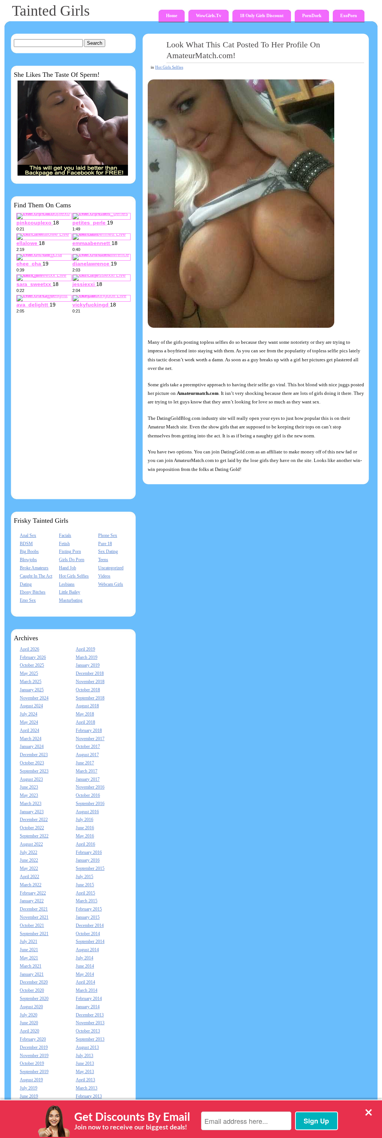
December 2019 (34, 1047)
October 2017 (88, 746)
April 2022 (29, 876)
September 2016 (90, 803)
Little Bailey (69, 592)
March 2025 (30, 681)
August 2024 (31, 705)
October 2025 (32, 665)
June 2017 (85, 763)
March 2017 (86, 771)
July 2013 (84, 1055)
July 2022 (28, 852)
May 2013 (85, 1071)
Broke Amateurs (34, 567)
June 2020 (29, 1022)
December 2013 (90, 1015)
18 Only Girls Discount (262, 15)
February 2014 (89, 998)
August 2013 (87, 1047)
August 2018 (87, 705)
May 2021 (29, 958)
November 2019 (34, 1055)
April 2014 (85, 982)
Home (171, 15)
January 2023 (32, 811)
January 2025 (32, 689)
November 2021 (34, 917)
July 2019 (28, 1088)
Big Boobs (29, 551)
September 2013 (90, 1039)
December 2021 (34, 909)
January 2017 (88, 779)
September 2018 (90, 698)
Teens (103, 559)
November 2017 (90, 738)
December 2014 (90, 925)
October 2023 (32, 763)
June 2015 (85, 884)
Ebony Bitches (33, 592)
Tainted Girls (51, 10)
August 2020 (31, 1006)
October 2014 (88, 933)
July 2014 (84, 958)
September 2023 (34, 771)
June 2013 (85, 1063)
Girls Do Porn (71, 559)
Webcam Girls (110, 584)
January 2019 (88, 665)
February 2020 (33, 1039)
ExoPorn (348, 15)
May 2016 (85, 836)
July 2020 (28, 1015)
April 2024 (29, 730)
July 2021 (28, 941)
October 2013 (88, 1031)
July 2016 (84, 819)
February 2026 (33, 657)
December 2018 (90, 673)
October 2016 (88, 795)
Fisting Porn (70, 551)
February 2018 (89, 730)
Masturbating (70, 600)
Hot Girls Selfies (74, 576)
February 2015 (89, 909)
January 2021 (32, 974)
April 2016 (85, 844)
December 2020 (34, 982)
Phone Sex (107, 535)
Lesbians (67, 584)
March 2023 (30, 803)
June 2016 (85, 827)
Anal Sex (28, 535)
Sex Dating (108, 551)
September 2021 (34, 933)
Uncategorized (110, 567)
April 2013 (85, 1079)
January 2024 (32, 746)
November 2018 (90, 681)
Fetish (64, 543)
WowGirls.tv (208, 15)
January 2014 (88, 1006)
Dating (26, 584)
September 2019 (34, 1071)
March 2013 (86, 1088)
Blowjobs (28, 559)
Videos (104, 576)
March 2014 (86, 990)
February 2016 (89, 852)
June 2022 (29, 860)
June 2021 (29, 949)
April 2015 (85, 893)
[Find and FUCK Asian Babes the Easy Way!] (73, 174)
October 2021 (32, 925)
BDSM (26, 543)
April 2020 (29, 1031)
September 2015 (90, 868)
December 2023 (34, 754)
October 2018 (88, 689)
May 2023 (29, 795)
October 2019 (32, 1063)
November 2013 (90, 1022)
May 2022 (29, 868)
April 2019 (85, 649)
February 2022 (33, 893)
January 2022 (32, 900)
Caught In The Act (36, 576)
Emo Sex (28, 600)
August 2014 (87, 949)
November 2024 (34, 698)
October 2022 (32, 827)
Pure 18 (105, 543)
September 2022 (34, 836)
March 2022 (30, 884)
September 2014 (90, 941)
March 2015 (86, 900)
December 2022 (34, 819)
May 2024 (29, 722)
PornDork (312, 15)
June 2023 (29, 787)
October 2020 (32, 990)
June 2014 (85, 966)
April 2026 (29, 649)
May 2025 (29, 673)
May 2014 (85, 974)
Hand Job (67, 567)
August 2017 (87, 754)
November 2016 (90, 787)
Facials (65, 535)
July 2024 (28, 714)
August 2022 (31, 844)
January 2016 (88, 860)
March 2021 (30, 966)
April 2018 (85, 722)
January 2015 (88, 917)
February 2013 (89, 1096)
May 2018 (85, 714)
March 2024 (30, 738)
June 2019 (29, 1096)
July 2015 (84, 876)
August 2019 (31, 1079)
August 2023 (31, 779)
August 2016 (87, 811)
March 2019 (86, 657)
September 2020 (34, 998)
